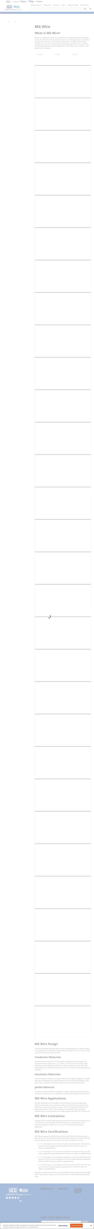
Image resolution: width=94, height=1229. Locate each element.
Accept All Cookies (76, 1225)
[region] (47, 1225)
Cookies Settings (63, 1225)
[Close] (91, 1226)
